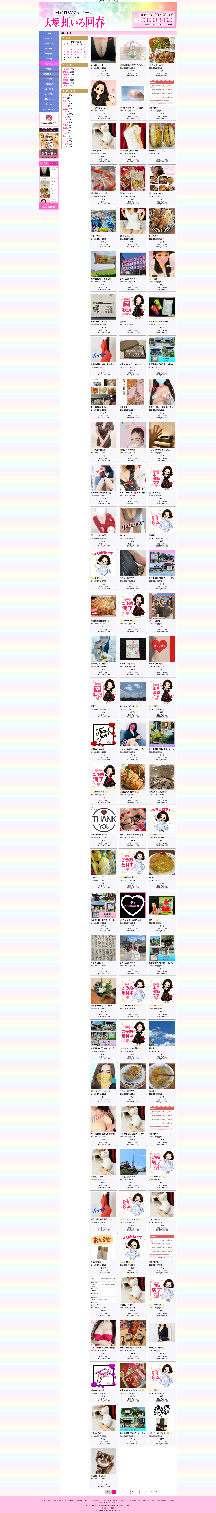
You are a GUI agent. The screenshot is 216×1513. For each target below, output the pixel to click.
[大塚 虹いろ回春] (108, 16)
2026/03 (66, 83)
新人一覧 (49, 49)
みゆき (65, 125)
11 (71, 52)
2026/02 (66, 85)
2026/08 (66, 69)
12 (75, 52)
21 (81, 55)
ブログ (49, 69)
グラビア (49, 79)
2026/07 (66, 72)
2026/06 (66, 75)
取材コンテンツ (49, 74)
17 (68, 55)
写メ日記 (49, 64)
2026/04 (66, 80)
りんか (65, 103)
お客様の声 (48, 84)
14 (81, 52)
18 (71, 55)
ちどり (65, 141)
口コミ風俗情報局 (49, 207)
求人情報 (49, 104)
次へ (156, 1492)
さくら (65, 138)
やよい (65, 147)
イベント (49, 59)
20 (78, 55)
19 (75, 55)
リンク (114, 1502)
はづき (65, 122)
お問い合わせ (49, 99)
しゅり (65, 144)
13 (78, 52)
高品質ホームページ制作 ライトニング (108, 1510)
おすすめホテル (49, 109)
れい (64, 106)
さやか (65, 120)
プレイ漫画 (48, 89)
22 (85, 55)
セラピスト (48, 43)
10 (68, 52)
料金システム (49, 38)
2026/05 (66, 77)
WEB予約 (49, 94)
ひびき (65, 114)
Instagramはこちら (48, 123)
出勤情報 (49, 54)
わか (64, 133)
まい (64, 136)
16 (64, 55)
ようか (65, 128)
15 (85, 52)
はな (64, 111)
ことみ (65, 109)
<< (70, 42)
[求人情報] (48, 159)
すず (64, 101)
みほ (64, 98)
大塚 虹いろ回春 (109, 1508)
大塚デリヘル (49, 204)
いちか (65, 95)
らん (64, 130)
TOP (49, 33)
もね (64, 117)
